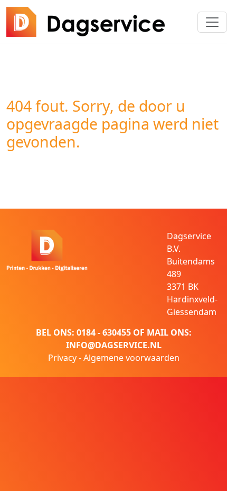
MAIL (157, 332)
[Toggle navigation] (212, 22)
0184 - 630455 (104, 332)
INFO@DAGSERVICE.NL (114, 345)
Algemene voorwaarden (131, 358)
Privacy (62, 358)
